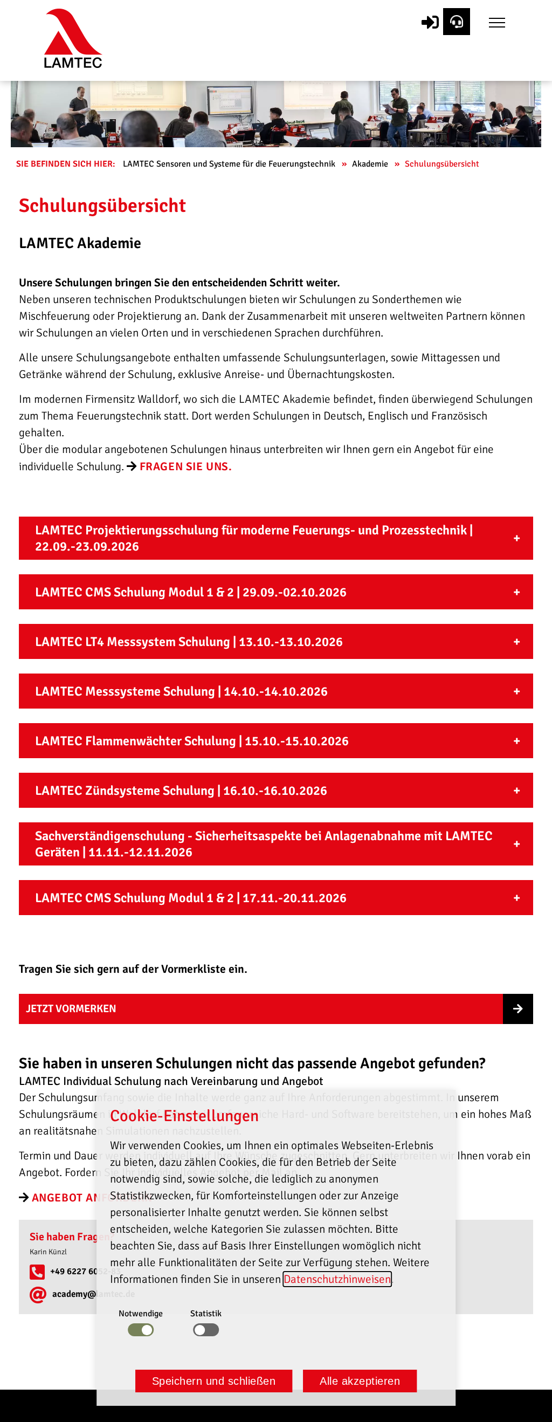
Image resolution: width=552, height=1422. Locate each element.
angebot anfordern (92, 1198)
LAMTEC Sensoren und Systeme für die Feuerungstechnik (230, 164)
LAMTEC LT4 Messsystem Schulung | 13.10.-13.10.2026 (189, 642)
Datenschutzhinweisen (337, 1279)
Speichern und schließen (214, 1381)
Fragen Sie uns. (186, 466)
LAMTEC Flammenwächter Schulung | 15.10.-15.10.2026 (192, 741)
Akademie (371, 164)
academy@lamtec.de (93, 1294)
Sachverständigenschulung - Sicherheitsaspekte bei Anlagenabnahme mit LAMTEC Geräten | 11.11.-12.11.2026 (264, 844)
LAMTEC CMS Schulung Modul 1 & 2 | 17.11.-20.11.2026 (191, 898)
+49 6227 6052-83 (85, 1271)
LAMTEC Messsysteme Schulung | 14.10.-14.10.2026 (181, 691)
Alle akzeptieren (360, 1381)
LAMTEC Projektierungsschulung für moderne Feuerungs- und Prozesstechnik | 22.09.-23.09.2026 (254, 538)
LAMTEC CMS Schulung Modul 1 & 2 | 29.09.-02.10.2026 (191, 592)
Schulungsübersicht (443, 164)
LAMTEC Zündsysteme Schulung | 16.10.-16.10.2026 (181, 790)
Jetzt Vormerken (71, 1008)
